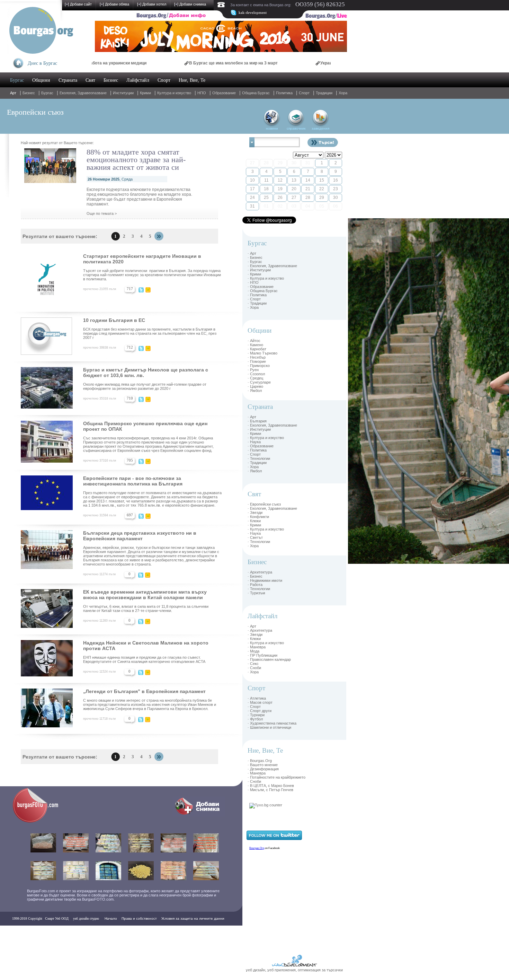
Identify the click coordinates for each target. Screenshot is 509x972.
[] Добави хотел (151, 4)
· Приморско (259, 366)
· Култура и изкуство (266, 278)
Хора (343, 93)
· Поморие (257, 361)
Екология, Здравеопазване (83, 93)
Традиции (324, 93)
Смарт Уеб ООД (57, 918)
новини (272, 128)
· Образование (261, 286)
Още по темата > (102, 213)
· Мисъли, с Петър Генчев (270, 790)
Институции (123, 93)
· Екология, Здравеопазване (272, 266)
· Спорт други (259, 711)
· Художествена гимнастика (272, 723)
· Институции (259, 270)
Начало (111, 918)
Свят (90, 80)
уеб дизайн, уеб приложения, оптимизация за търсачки (294, 970)
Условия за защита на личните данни (192, 918)
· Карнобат (257, 349)
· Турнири (256, 715)
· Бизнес (255, 257)
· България (257, 421)
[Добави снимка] (199, 815)
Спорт (164, 80)
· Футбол (255, 719)
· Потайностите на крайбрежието (276, 777)
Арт (13, 93)
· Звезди (255, 512)
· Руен (253, 370)
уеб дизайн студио (85, 918)
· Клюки (254, 521)
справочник (296, 128)
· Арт (252, 253)
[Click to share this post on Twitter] (141, 291)
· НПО (253, 282)
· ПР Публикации (262, 655)
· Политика (257, 295)
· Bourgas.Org (260, 761)
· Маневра (257, 647)
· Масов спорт (260, 702)
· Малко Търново (262, 353)
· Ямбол (255, 390)
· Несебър (257, 357)
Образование (224, 93)
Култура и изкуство (174, 93)
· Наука (254, 442)
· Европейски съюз (264, 504)
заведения (320, 128)
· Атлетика (257, 698)
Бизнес (111, 80)
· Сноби (254, 668)
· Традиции (257, 303)
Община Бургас (256, 93)
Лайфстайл (137, 80)
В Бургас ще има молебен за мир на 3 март (200, 63)
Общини (41, 80)
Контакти (21, 932)
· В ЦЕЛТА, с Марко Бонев (271, 785)
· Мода (253, 651)
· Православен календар (269, 659)
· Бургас (255, 262)
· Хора (253, 307)
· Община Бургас (263, 291)
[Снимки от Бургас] (40, 822)
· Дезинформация (263, 769)
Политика (284, 93)
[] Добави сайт (78, 4)
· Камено (255, 345)
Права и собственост (139, 918)
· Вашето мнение (263, 765)
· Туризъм (256, 593)
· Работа (255, 585)
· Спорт (254, 299)
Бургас (17, 80)
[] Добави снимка (190, 4)
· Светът (255, 537)
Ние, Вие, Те (192, 80)
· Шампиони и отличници (269, 727)
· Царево (255, 386)
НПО (201, 93)
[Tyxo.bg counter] (265, 805)
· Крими (254, 274)
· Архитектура (260, 572)
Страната (68, 80)
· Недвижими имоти (265, 580)
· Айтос (254, 341)
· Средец (255, 378)
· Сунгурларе (259, 382)
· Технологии (259, 458)
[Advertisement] (369, 322)
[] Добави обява (114, 4)
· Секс (253, 664)
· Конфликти (258, 517)
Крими (145, 93)
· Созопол (256, 374)
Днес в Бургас (42, 63)
